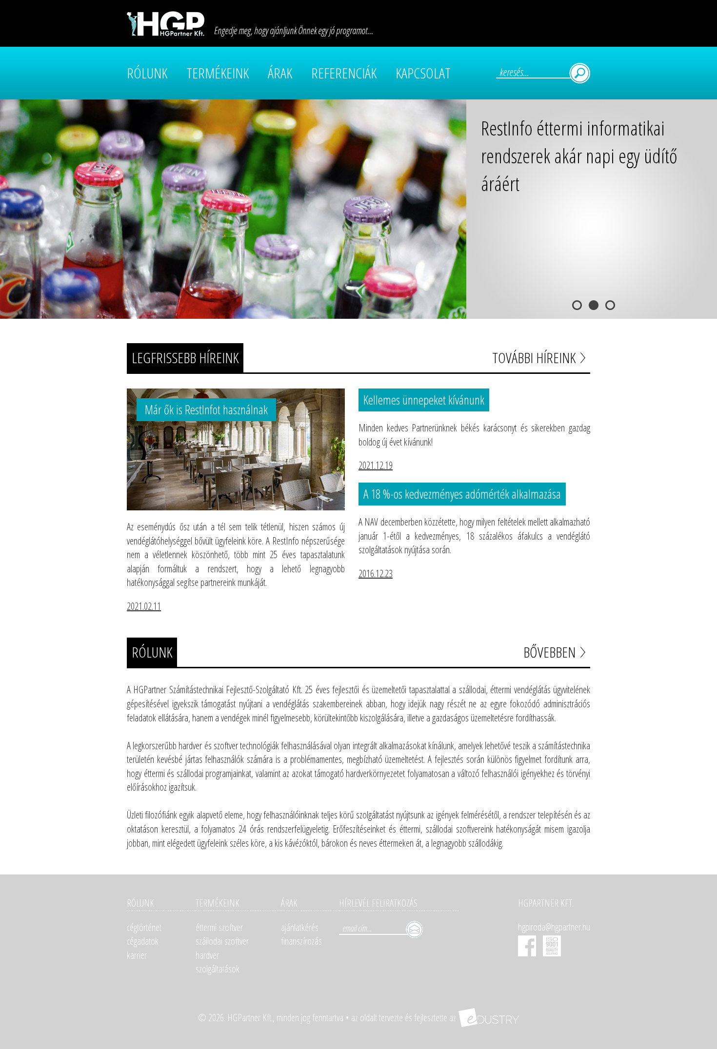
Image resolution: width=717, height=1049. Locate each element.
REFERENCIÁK (344, 73)
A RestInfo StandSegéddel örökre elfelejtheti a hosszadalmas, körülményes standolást (586, 156)
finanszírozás (301, 941)
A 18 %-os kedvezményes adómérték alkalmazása (462, 494)
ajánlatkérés (300, 927)
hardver (207, 955)
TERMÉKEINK (217, 73)
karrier (137, 955)
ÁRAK (280, 73)
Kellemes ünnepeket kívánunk (423, 399)
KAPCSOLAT (423, 73)
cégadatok (143, 941)
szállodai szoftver (222, 941)
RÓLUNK (147, 73)
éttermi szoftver (219, 927)
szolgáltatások (217, 968)
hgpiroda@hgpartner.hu (554, 926)
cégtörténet (144, 927)
